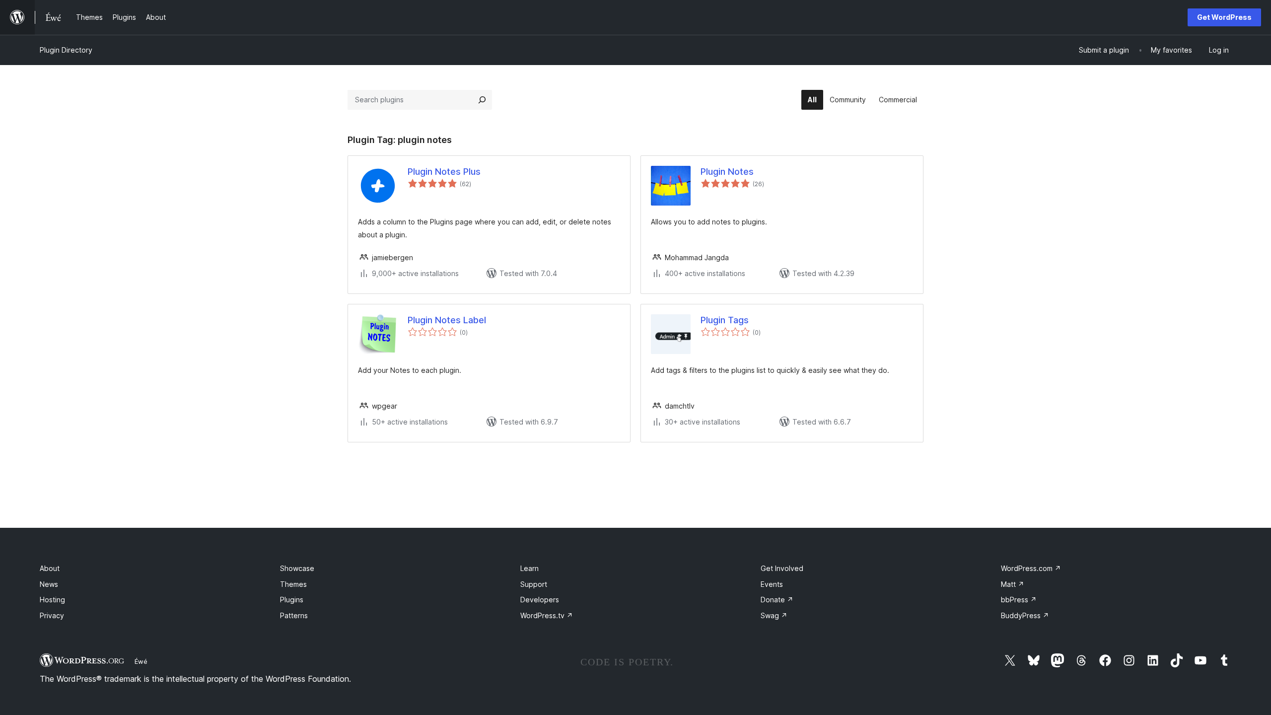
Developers (539, 599)
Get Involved (782, 568)
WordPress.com (1031, 568)
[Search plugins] (482, 100)
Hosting (52, 599)
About (50, 568)
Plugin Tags (725, 320)
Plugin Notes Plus (444, 171)
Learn (529, 568)
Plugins (291, 599)
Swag (774, 615)
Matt (1012, 584)
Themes (293, 584)
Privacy (52, 615)
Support (533, 584)
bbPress (1019, 599)
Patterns (294, 615)
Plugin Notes (727, 171)
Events (772, 584)
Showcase (297, 568)
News (49, 584)
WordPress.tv (546, 615)
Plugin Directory (66, 50)
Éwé (141, 661)
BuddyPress (1025, 615)
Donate (777, 599)
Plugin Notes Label (447, 320)
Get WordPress (1224, 17)
